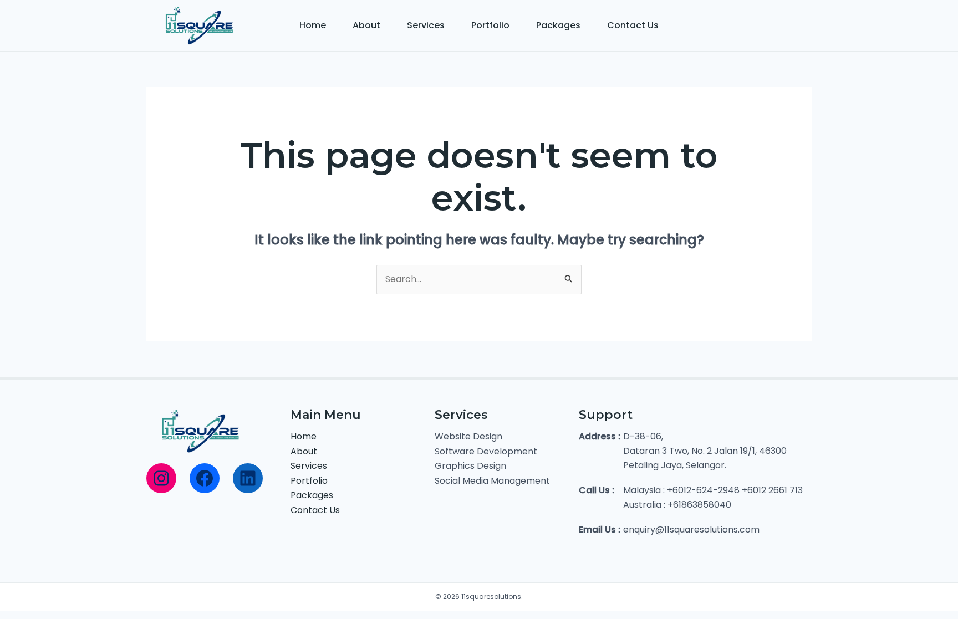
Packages (558, 25)
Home (312, 25)
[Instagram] (161, 478)
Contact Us (633, 25)
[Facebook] (205, 478)
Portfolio (490, 25)
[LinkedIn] (248, 478)
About (366, 25)
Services (426, 25)
